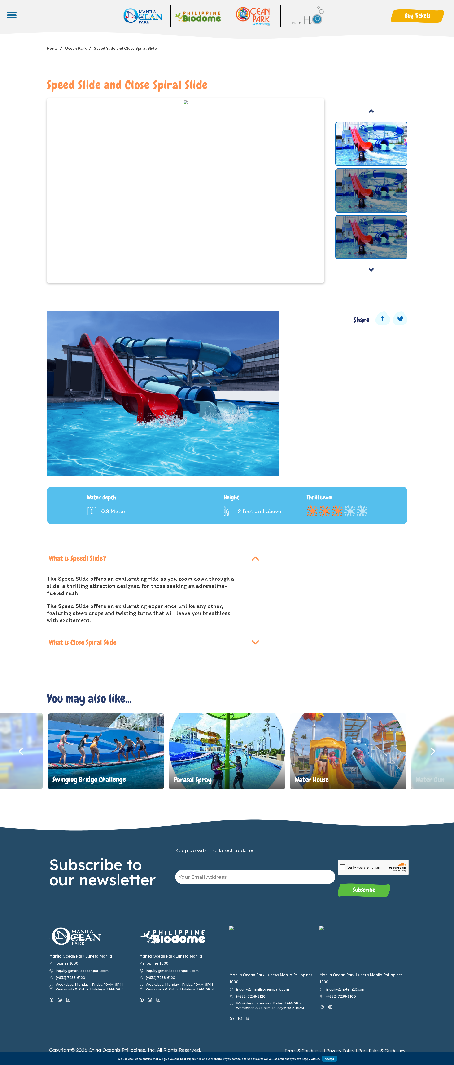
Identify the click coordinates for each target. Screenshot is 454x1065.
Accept (329, 1059)
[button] (417, 16)
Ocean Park (76, 48)
